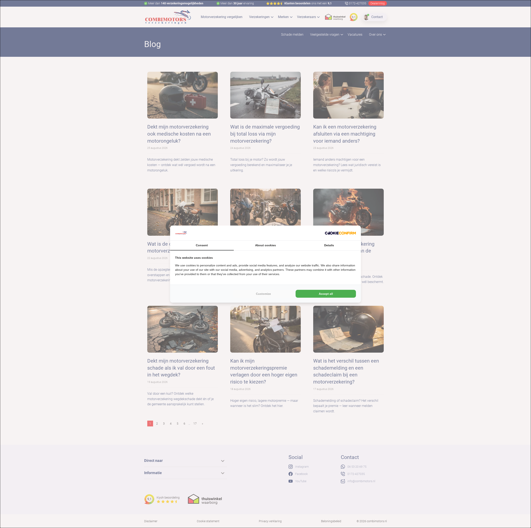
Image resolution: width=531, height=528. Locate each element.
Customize (263, 293)
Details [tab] (329, 245)
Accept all (326, 293)
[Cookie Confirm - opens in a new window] (340, 233)
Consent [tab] (202, 245)
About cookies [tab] (265, 245)
